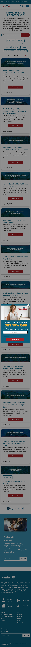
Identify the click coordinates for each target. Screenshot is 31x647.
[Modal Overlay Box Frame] (15, 323)
